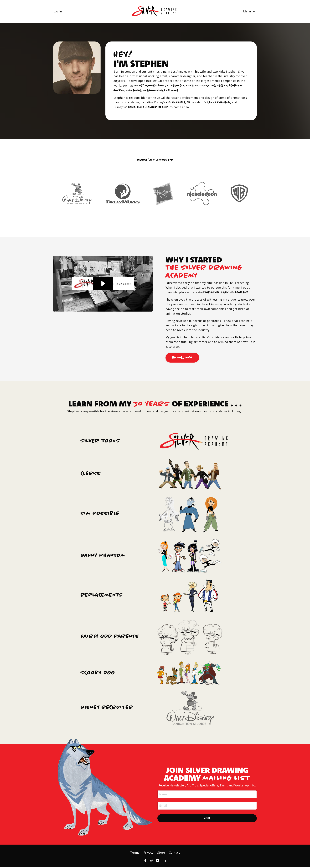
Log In (57, 11)
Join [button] (207, 818)
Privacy (148, 852)
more (175, 90)
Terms (134, 852)
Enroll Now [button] (182, 357)
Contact (174, 852)
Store (161, 852)
